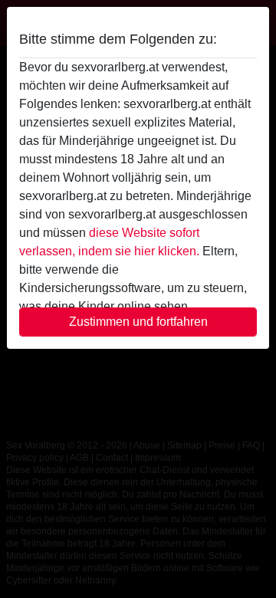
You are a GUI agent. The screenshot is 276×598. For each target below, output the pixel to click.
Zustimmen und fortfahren (138, 321)
